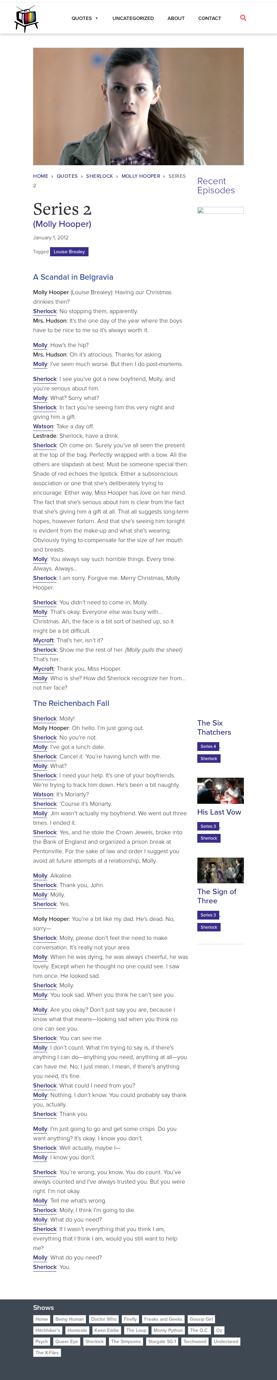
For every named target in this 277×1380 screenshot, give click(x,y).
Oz (219, 1330)
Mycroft (43, 640)
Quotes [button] (82, 18)
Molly (40, 345)
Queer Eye (66, 1341)
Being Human (69, 1319)
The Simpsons (126, 1341)
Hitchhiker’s (47, 1330)
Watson (43, 426)
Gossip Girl (201, 1319)
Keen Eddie (107, 1330)
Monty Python (168, 1330)
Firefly (130, 1319)
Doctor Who (104, 1319)
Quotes (67, 176)
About (176, 18)
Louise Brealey (69, 251)
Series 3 (208, 826)
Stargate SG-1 (162, 1341)
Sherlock (99, 176)
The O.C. (199, 1330)
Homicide (77, 1330)
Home (40, 176)
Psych (41, 1341)
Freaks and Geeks (163, 1319)
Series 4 (208, 746)
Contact (209, 18)
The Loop (136, 1330)
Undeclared (226, 1341)
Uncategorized (133, 18)
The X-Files (47, 1352)
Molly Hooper (141, 176)
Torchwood (194, 1341)
